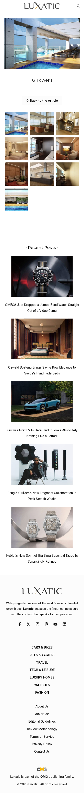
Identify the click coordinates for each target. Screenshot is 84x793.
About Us (42, 706)
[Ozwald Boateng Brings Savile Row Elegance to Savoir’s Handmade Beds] (42, 340)
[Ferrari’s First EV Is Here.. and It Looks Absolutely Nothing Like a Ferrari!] (42, 402)
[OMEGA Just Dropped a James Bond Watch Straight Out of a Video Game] (42, 277)
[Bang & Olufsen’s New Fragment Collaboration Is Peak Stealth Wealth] (42, 465)
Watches (42, 685)
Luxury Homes (42, 677)
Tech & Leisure (42, 670)
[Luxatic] (42, 6)
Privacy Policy (42, 744)
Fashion (42, 692)
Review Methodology (42, 729)
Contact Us (42, 751)
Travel (42, 662)
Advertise (42, 714)
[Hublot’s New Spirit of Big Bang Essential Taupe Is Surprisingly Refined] (42, 528)
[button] (78, 6)
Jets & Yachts (42, 655)
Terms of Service (42, 737)
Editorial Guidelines (42, 721)
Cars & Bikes (42, 647)
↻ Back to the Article (42, 100)
